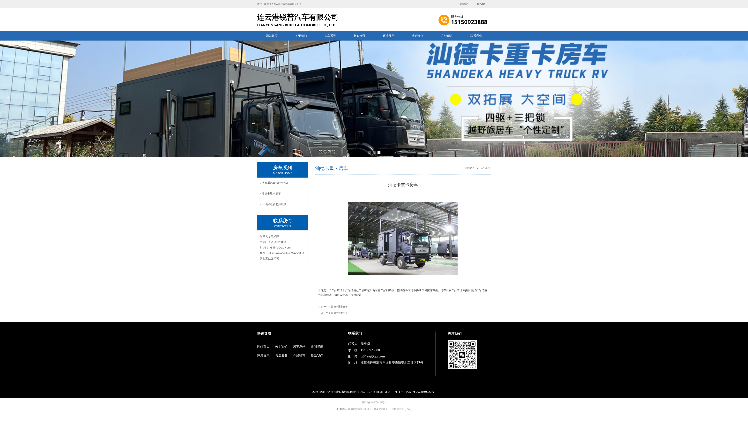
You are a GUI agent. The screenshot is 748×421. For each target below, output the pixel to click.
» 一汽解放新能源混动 (273, 204)
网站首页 (470, 167)
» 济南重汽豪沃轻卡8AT (274, 182)
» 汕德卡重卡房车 (270, 193)
